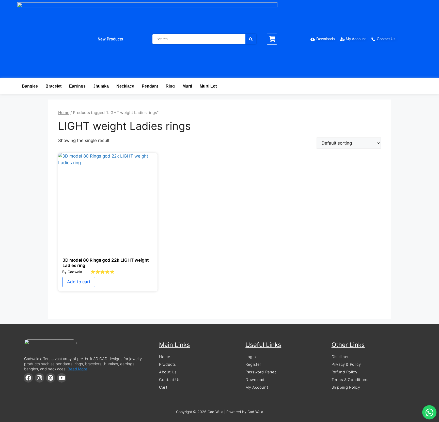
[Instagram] (39, 378)
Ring (170, 86)
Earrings (77, 86)
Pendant (150, 86)
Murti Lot (208, 86)
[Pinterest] (50, 378)
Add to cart (78, 281)
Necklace (125, 86)
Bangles (30, 86)
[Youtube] (61, 378)
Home (63, 112)
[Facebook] (28, 378)
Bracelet (53, 86)
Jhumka (101, 86)
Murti (187, 86)
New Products (110, 39)
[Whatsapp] (429, 412)
